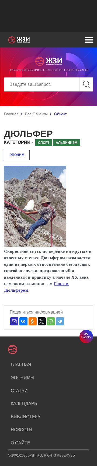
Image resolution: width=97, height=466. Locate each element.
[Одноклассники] (33, 321)
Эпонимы (22, 377)
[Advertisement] (48, 16)
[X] (42, 321)
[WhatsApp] (51, 321)
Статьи (19, 390)
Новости (21, 429)
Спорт (43, 143)
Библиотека (25, 416)
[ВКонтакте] (23, 321)
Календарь (24, 403)
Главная (11, 114)
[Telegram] (60, 321)
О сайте (20, 443)
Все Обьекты (36, 114)
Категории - (18, 142)
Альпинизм (66, 143)
